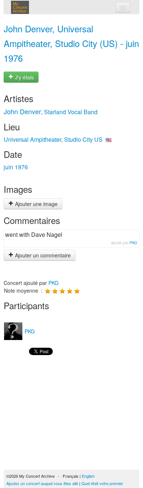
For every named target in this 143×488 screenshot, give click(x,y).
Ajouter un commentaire (42, 255)
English (88, 476)
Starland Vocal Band (71, 112)
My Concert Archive (20, 7)
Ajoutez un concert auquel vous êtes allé (42, 483)
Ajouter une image (36, 203)
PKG (133, 242)
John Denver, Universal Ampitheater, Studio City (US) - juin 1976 (71, 43)
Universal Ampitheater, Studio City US (53, 139)
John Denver (22, 111)
